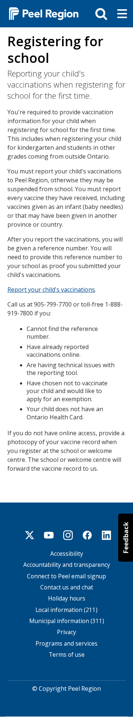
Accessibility (66, 554)
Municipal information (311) (66, 621)
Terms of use (67, 655)
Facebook (87, 535)
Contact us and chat (66, 587)
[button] (125, 538)
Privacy (66, 632)
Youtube (48, 535)
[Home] (40, 13)
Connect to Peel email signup (66, 576)
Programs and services (66, 643)
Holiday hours (66, 598)
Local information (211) (66, 610)
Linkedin (106, 535)
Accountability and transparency (66, 565)
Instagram (68, 535)
